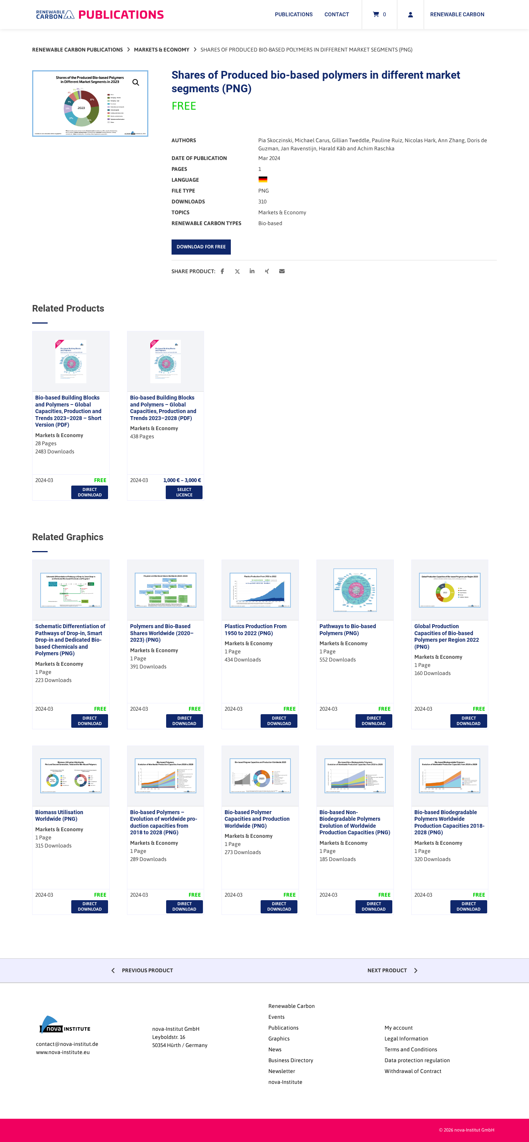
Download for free (201, 247)
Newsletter (281, 1071)
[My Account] (410, 14)
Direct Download (90, 492)
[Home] (100, 14)
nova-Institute (285, 1082)
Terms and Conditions (411, 1049)
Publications (294, 14)
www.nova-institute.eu (63, 1052)
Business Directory (290, 1060)
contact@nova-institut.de (67, 1044)
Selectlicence (184, 492)
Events (276, 1017)
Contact (337, 14)
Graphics (279, 1038)
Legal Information (406, 1038)
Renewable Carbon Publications (77, 50)
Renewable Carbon (457, 14)
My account (399, 1028)
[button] (136, 83)
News (275, 1049)
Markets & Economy (161, 50)
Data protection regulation (417, 1060)
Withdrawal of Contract (413, 1071)
